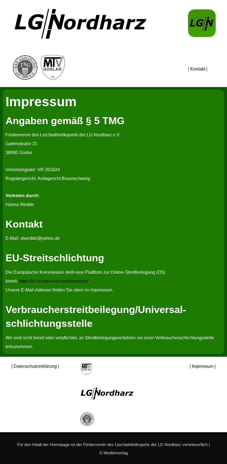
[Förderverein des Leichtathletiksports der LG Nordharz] (80, 24)
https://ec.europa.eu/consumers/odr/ (54, 281)
